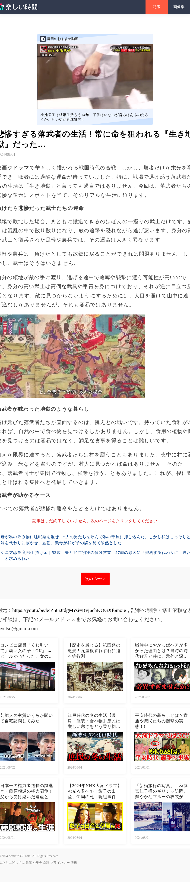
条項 (46, 862)
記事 (156, 7)
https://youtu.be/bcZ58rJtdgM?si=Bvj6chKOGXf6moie (69, 610)
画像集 (178, 7)
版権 (74, 862)
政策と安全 (34, 862)
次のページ (95, 579)
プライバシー (60, 862)
